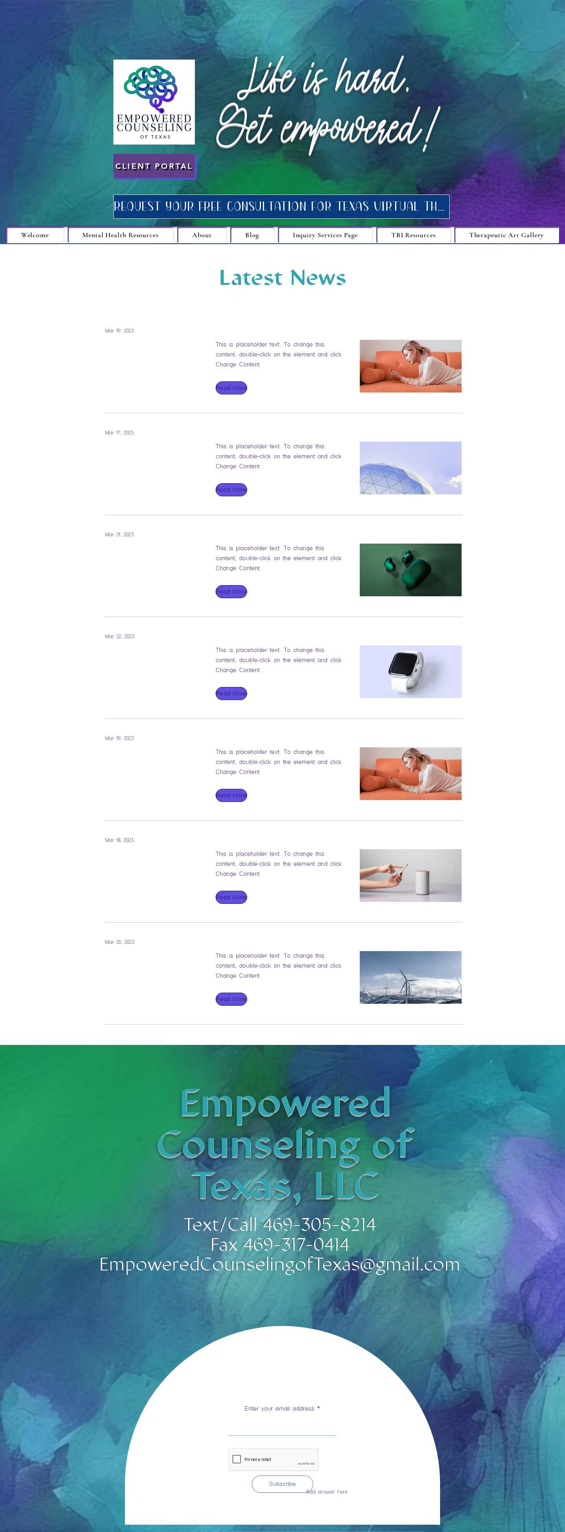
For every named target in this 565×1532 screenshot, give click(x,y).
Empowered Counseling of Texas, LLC (285, 1144)
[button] (231, 387)
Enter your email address (279, 1409)
